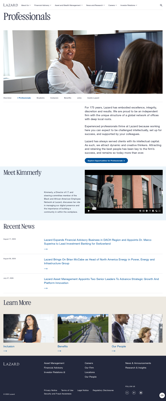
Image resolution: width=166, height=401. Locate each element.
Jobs (79, 98)
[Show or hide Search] (161, 5)
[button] (28, 333)
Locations (90, 372)
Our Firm (89, 367)
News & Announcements (138, 363)
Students (41, 98)
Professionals (25, 98)
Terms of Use (67, 390)
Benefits (67, 98)
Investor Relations (53, 372)
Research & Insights (135, 367)
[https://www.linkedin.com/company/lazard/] (127, 392)
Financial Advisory (53, 367)
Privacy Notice (50, 390)
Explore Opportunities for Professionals (105, 160)
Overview (7, 98)
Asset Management (54, 363)
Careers (89, 363)
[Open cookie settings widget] (162, 395)
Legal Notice (83, 390)
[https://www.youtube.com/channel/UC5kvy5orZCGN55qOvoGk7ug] (134, 392)
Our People (91, 376)
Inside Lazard (93, 98)
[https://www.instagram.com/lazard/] (141, 392)
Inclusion (54, 98)
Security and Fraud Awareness (57, 393)
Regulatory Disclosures (103, 390)
